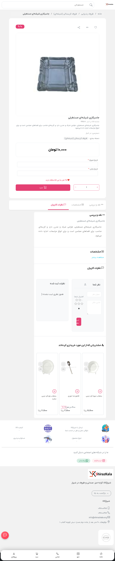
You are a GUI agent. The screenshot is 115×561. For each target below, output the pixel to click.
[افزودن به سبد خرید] (100, 392)
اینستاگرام (98, 461)
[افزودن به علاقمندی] (86, 364)
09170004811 (102, 508)
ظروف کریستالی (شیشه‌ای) (76, 138)
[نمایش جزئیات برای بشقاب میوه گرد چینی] (93, 367)
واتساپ (82, 461)
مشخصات (76, 204)
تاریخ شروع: (93, 160)
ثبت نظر (77, 322)
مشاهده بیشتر (98, 257)
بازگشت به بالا (100, 493)
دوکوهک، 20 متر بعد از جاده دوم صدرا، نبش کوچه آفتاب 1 (83, 522)
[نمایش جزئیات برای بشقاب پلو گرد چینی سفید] (47, 367)
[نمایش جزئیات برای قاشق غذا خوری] (70, 367)
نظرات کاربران (57, 204)
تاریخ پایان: (93, 169)
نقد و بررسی (95, 204)
